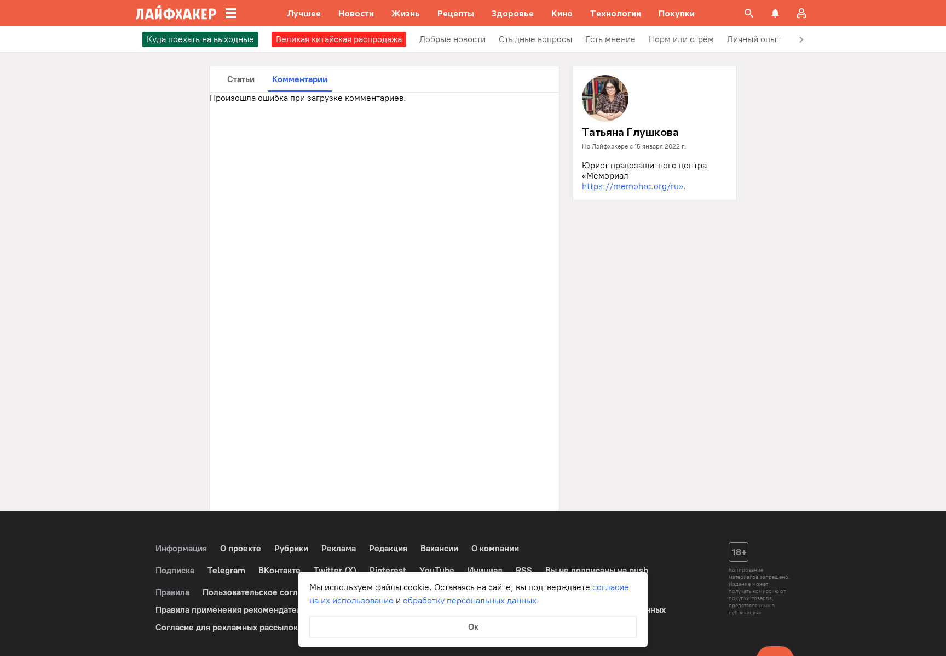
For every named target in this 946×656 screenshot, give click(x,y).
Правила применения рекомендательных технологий (262, 609)
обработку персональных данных (470, 600)
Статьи (241, 79)
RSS (524, 570)
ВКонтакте (279, 570)
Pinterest (388, 570)
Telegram (226, 570)
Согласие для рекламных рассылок (226, 627)
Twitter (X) (335, 570)
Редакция (388, 548)
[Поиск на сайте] (749, 13)
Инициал (485, 570)
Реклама (338, 548)
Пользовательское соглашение (265, 592)
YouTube (436, 570)
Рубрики (291, 548)
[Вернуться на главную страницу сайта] (176, 13)
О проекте (240, 548)
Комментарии (299, 79)
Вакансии (439, 548)
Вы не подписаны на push (596, 570)
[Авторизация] (801, 13)
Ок (473, 626)
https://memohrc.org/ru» (632, 186)
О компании (495, 548)
